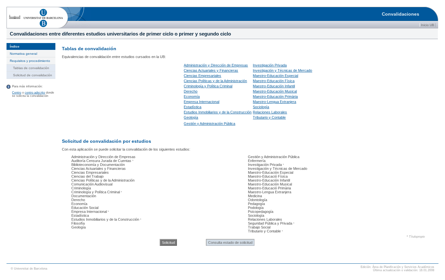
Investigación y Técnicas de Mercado (282, 70)
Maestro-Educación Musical (275, 91)
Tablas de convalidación (31, 68)
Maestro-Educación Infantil (274, 86)
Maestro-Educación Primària (275, 96)
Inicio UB (427, 25)
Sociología (261, 107)
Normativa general (23, 53)
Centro (16, 92)
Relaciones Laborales (270, 112)
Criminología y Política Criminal (208, 86)
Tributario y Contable (269, 117)
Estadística (192, 107)
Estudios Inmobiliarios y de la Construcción (217, 112)
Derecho (190, 91)
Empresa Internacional (201, 102)
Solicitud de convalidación (32, 75)
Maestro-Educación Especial (275, 76)
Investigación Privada (270, 65)
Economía (192, 96)
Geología (191, 117)
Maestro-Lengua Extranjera (274, 102)
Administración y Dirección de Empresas (216, 65)
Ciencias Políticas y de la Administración (215, 81)
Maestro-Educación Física (273, 81)
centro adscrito (35, 92)
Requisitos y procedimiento (30, 61)
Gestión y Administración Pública (209, 123)
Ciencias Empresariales (202, 76)
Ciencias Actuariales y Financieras (211, 70)
